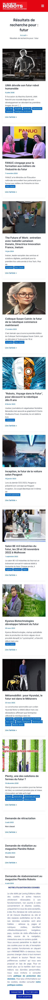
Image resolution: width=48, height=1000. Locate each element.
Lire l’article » (11, 117)
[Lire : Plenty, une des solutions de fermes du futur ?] (24, 755)
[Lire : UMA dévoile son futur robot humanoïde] (24, 65)
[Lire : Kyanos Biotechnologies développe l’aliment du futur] (24, 600)
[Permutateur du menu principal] (43, 6)
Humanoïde (37, 108)
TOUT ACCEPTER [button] (24, 997)
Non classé (10, 186)
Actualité (18, 108)
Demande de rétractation (20, 818)
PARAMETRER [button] (16, 992)
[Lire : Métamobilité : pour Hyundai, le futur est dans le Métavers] (24, 675)
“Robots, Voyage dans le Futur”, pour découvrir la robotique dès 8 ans (24, 396)
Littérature (10, 420)
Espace (9, 796)
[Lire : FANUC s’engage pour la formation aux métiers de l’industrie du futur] (24, 142)
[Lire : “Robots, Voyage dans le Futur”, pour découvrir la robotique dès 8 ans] (24, 373)
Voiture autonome (12, 495)
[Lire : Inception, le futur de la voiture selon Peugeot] (24, 451)
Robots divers (18, 725)
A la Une (9, 108)
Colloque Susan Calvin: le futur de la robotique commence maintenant (23, 322)
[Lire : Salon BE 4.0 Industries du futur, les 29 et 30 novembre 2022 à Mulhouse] (24, 525)
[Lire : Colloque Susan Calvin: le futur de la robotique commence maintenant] (24, 298)
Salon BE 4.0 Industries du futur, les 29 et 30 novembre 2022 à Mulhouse (22, 549)
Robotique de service (14, 799)
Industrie (9, 111)
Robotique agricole (32, 796)
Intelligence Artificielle (23, 111)
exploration (18, 796)
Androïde (27, 108)
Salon (25, 569)
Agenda (9, 569)
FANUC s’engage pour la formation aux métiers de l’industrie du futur (20, 166)
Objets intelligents (23, 722)
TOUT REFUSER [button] (32, 992)
